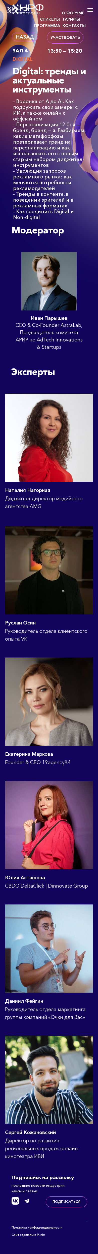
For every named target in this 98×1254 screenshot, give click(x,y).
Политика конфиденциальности (37, 1227)
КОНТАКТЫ (74, 25)
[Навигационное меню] (90, 10)
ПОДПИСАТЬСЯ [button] (66, 1201)
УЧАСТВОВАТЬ (65, 37)
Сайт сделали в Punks (28, 1235)
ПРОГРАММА (47, 25)
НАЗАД (25, 37)
